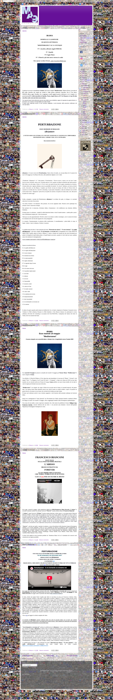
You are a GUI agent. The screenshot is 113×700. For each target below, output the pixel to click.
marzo (85, 113)
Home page (50, 655)
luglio (84, 95)
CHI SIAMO (83, 37)
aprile (84, 111)
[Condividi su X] (55, 109)
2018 (83, 122)
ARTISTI (82, 39)
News (24, 328)
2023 (83, 77)
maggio (85, 99)
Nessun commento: (44, 109)
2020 (83, 83)
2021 (83, 81)
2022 (83, 79)
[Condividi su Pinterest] (58, 109)
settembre (85, 91)
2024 (83, 75)
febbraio (85, 115)
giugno (85, 97)
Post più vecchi (72, 655)
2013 (83, 132)
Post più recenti (27, 655)
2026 (83, 71)
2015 (83, 128)
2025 (83, 73)
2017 (83, 124)
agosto (85, 93)
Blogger (70, 670)
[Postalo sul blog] (53, 109)
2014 (83, 130)
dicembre (85, 85)
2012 (83, 134)
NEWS (24, 31)
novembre (85, 87)
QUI (54, 561)
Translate (33, 667)
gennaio (85, 117)
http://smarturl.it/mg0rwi (49, 140)
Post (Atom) (30, 658)
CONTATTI (83, 40)
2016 (83, 126)
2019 (83, 120)
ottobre (85, 89)
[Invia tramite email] (52, 109)
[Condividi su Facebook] (56, 109)
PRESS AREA (83, 42)
